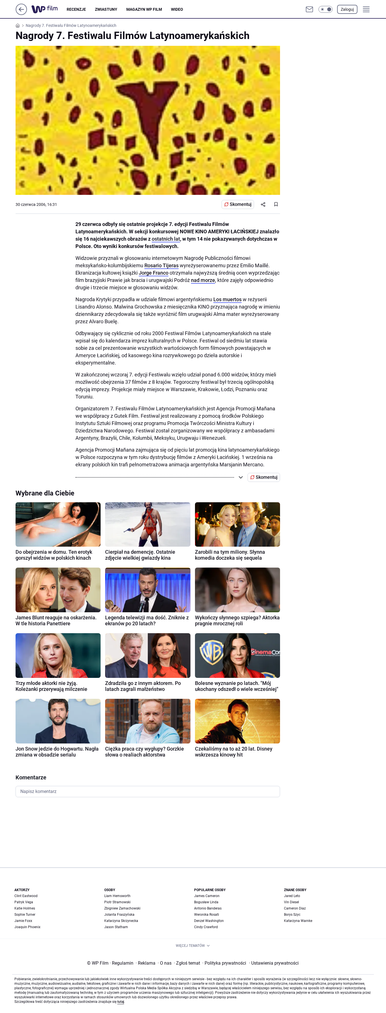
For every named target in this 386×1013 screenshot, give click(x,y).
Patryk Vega (23, 902)
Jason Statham (116, 927)
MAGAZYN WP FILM (144, 9)
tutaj (120, 1002)
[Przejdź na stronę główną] (21, 13)
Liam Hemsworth (117, 896)
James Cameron (207, 896)
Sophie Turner (24, 915)
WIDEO (177, 9)
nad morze (203, 280)
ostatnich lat (166, 239)
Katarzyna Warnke (298, 921)
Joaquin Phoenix (27, 927)
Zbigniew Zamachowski (122, 908)
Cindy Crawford (206, 927)
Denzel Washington (209, 921)
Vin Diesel (291, 902)
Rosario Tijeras (161, 265)
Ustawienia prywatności (274, 963)
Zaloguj (347, 9)
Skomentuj (240, 204)
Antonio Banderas (208, 908)
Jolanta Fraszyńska (119, 915)
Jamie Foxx (23, 921)
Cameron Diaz (295, 908)
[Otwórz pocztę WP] (309, 9)
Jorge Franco (153, 273)
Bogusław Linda (206, 902)
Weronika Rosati (206, 915)
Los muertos (227, 299)
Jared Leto (292, 896)
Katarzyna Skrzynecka (121, 921)
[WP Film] (49, 9)
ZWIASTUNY (106, 9)
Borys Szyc (292, 915)
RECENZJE (76, 9)
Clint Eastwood (26, 896)
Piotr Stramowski (117, 902)
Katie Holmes (24, 908)
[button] (325, 9)
